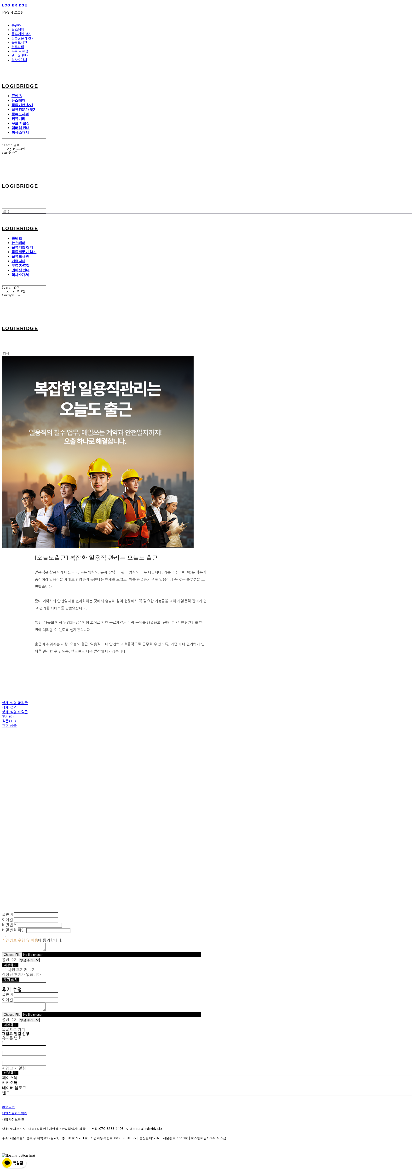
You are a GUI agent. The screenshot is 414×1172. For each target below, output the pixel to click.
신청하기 (10, 1072)
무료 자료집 (20, 51)
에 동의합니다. (32, 940)
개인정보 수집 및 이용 (20, 940)
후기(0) (8, 716)
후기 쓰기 (10, 979)
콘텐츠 (16, 25)
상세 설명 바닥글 (15, 712)
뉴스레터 (18, 29)
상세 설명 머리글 (15, 703)
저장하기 (10, 965)
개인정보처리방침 (14, 1113)
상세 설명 (9, 707)
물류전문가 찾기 (23, 38)
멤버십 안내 (20, 55)
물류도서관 (19, 42)
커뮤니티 (18, 47)
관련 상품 (9, 725)
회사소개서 (19, 60)
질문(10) (9, 721)
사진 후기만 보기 (21, 970)
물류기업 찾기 (21, 34)
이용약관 (8, 1107)
